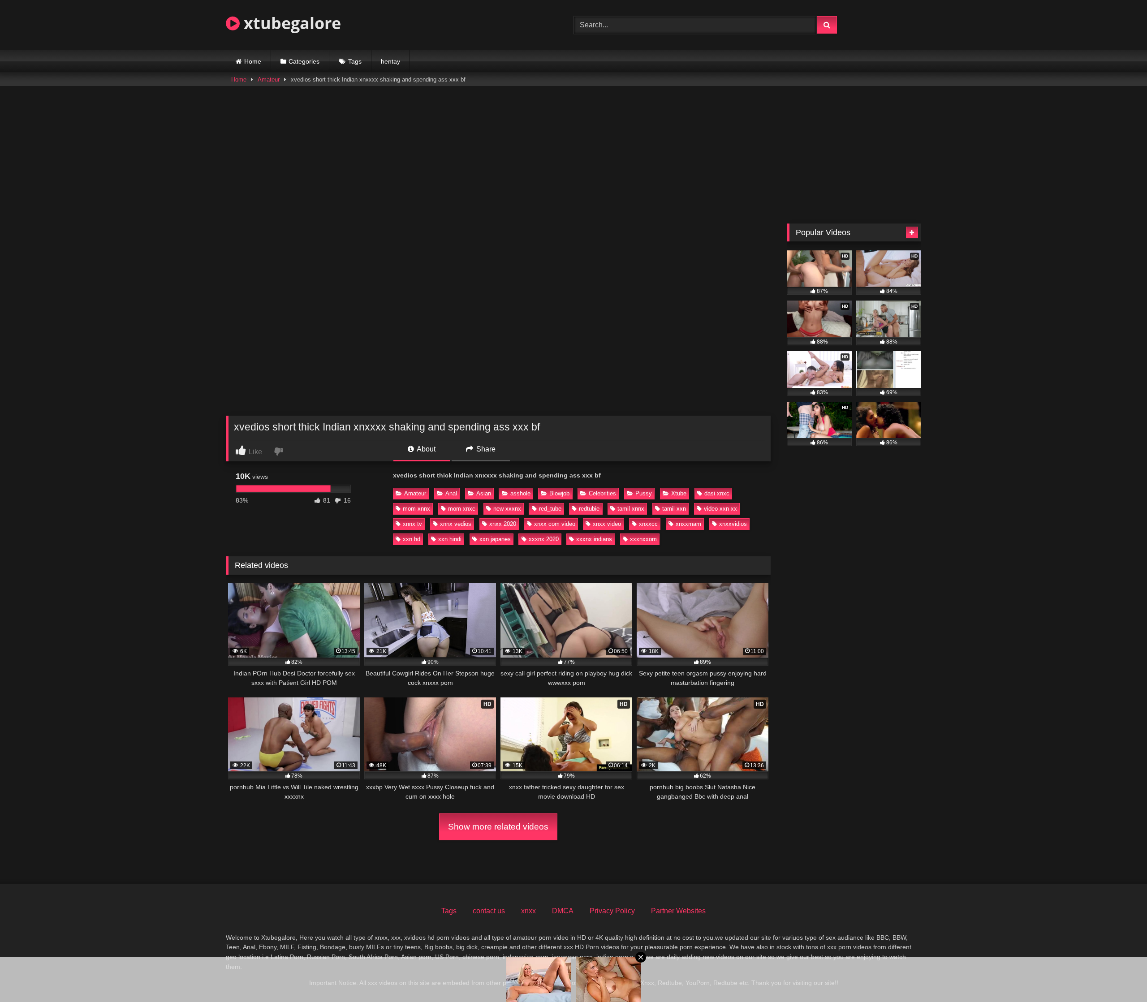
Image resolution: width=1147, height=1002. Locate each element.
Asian (483, 493)
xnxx (528, 911)
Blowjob (559, 493)
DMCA (563, 911)
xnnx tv (412, 523)
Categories (304, 61)
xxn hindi (449, 539)
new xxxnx (507, 508)
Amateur (269, 79)
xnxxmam (688, 523)
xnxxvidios (733, 523)
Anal (451, 493)
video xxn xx (720, 508)
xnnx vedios (455, 523)
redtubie (589, 508)
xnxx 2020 (502, 523)
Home (252, 61)
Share (485, 449)
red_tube (550, 508)
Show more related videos (498, 826)
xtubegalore (290, 23)
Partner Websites (678, 911)
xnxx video (607, 523)
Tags (355, 61)
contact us (489, 911)
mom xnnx (416, 508)
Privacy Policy (612, 911)
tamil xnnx (630, 508)
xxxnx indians (594, 539)
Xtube (678, 493)
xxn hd (411, 539)
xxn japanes (495, 539)
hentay (390, 61)
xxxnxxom (643, 539)
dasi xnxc (716, 493)
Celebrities (602, 493)
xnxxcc (648, 523)
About (425, 449)
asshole (520, 493)
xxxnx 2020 (544, 539)
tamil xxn (674, 508)
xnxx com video (554, 523)
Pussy (643, 493)
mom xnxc (461, 508)
